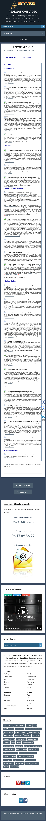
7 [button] (17, 628)
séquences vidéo (18, 760)
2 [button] (8, 628)
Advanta (12, 196)
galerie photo (18, 735)
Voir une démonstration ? (12, 236)
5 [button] (13, 628)
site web (13, 756)
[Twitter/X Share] (43, 411)
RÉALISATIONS (17, 595)
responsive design (9, 749)
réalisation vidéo (33, 749)
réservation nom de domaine (27, 753)
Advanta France (23, 195)
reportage (27, 746)
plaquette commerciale (10, 206)
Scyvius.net (38, 813)
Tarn (26, 760)
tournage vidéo (19, 763)
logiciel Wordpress (9, 739)
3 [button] (9, 628)
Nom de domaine (32, 739)
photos (19, 742)
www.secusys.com (9, 457)
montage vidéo (21, 739)
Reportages (26, 595)
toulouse (32, 760)
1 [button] (6, 628)
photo (13, 742)
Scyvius (21, 50)
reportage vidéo (36, 746)
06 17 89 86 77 (23, 536)
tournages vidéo (8, 763)
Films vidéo (8, 595)
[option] (23, 612)
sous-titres (30, 756)
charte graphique (20, 725)
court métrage (19, 729)
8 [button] (19, 628)
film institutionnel (34, 732)
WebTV (28, 763)
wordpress (35, 763)
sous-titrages (21, 756)
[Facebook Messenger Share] (43, 407)
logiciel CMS (36, 735)
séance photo (8, 760)
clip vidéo (29, 725)
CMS (35, 725)
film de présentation (21, 732)
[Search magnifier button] (43, 26)
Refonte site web (8, 746)
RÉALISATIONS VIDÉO (23, 11)
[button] (37, 628)
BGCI (26, 206)
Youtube (6, 766)
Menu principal (7, 33)
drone (27, 729)
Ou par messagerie (23, 545)
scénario (6, 756)
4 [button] (11, 628)
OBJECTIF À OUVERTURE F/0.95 (21, 618)
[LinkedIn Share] (43, 416)
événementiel (15, 766)
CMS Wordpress (8, 729)
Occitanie (7, 742)
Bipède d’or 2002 (31, 273)
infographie (27, 735)
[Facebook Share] (43, 402)
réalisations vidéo (21, 749)
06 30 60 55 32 (23, 522)
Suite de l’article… (9, 83)
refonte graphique (28, 742)
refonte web (18, 746)
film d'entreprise (8, 732)
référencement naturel (10, 753)
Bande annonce (8, 725)
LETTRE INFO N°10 (23, 47)
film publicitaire (8, 735)
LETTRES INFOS (29, 50)
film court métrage (36, 729)
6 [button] (15, 628)
